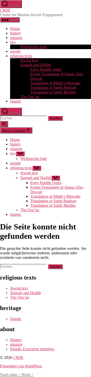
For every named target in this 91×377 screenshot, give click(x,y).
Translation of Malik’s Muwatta (55, 83)
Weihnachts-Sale (33, 47)
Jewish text (29, 60)
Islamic (15, 319)
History (16, 340)
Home (15, 28)
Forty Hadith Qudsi (45, 69)
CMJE (5, 10)
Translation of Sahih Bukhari (53, 87)
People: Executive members (32, 349)
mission (16, 38)
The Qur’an (29, 96)
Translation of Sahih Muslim (53, 92)
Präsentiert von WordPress (21, 366)
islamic (15, 101)
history (15, 33)
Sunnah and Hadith (35, 65)
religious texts (21, 56)
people (15, 51)
